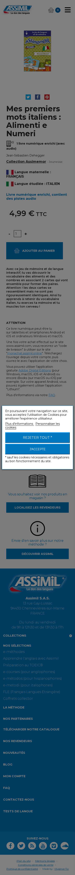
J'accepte (38, 449)
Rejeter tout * (37, 438)
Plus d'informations (19, 424)
